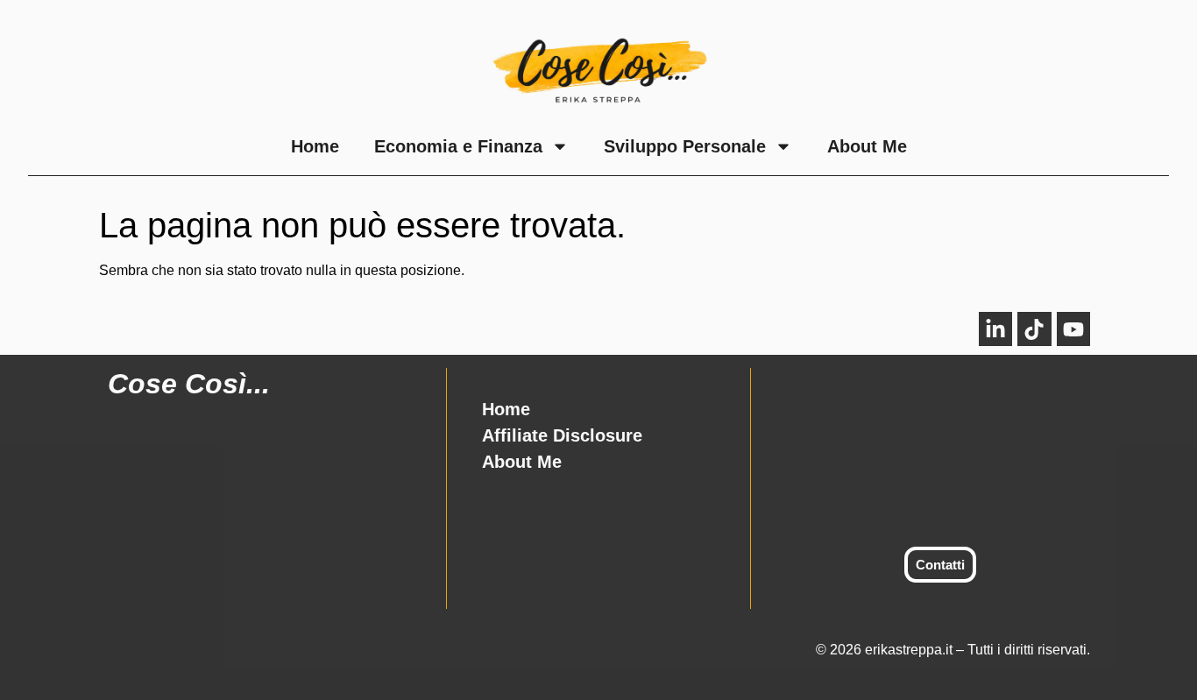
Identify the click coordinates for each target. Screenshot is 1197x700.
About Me (867, 146)
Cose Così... (189, 383)
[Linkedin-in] (995, 328)
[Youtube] (1073, 328)
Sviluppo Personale (685, 146)
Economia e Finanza (458, 146)
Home (315, 146)
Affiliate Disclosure (562, 435)
